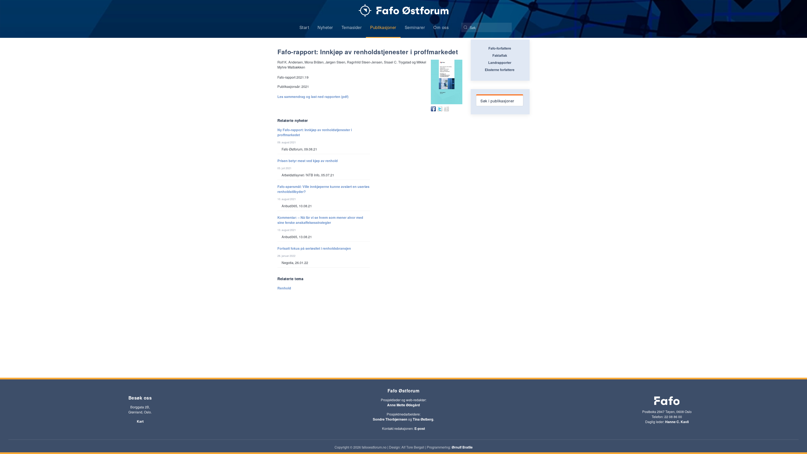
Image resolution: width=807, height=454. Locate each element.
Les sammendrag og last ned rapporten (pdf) (312, 96)
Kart (140, 421)
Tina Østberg (423, 419)
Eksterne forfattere (499, 69)
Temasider (352, 27)
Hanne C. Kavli (677, 421)
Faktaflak (499, 55)
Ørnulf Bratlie (462, 447)
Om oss (441, 27)
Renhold (284, 288)
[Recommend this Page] (446, 108)
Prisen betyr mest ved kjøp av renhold (307, 160)
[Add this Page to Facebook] (433, 108)
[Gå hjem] (403, 10)
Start (304, 27)
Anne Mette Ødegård (403, 405)
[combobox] (486, 27)
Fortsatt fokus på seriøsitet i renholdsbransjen (314, 248)
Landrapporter (499, 62)
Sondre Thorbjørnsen (390, 419)
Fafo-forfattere (499, 48)
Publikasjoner (383, 27)
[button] (499, 100)
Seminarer (415, 27)
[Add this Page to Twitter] (439, 108)
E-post (419, 428)
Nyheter (325, 27)
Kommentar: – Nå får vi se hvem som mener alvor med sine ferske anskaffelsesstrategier (320, 220)
